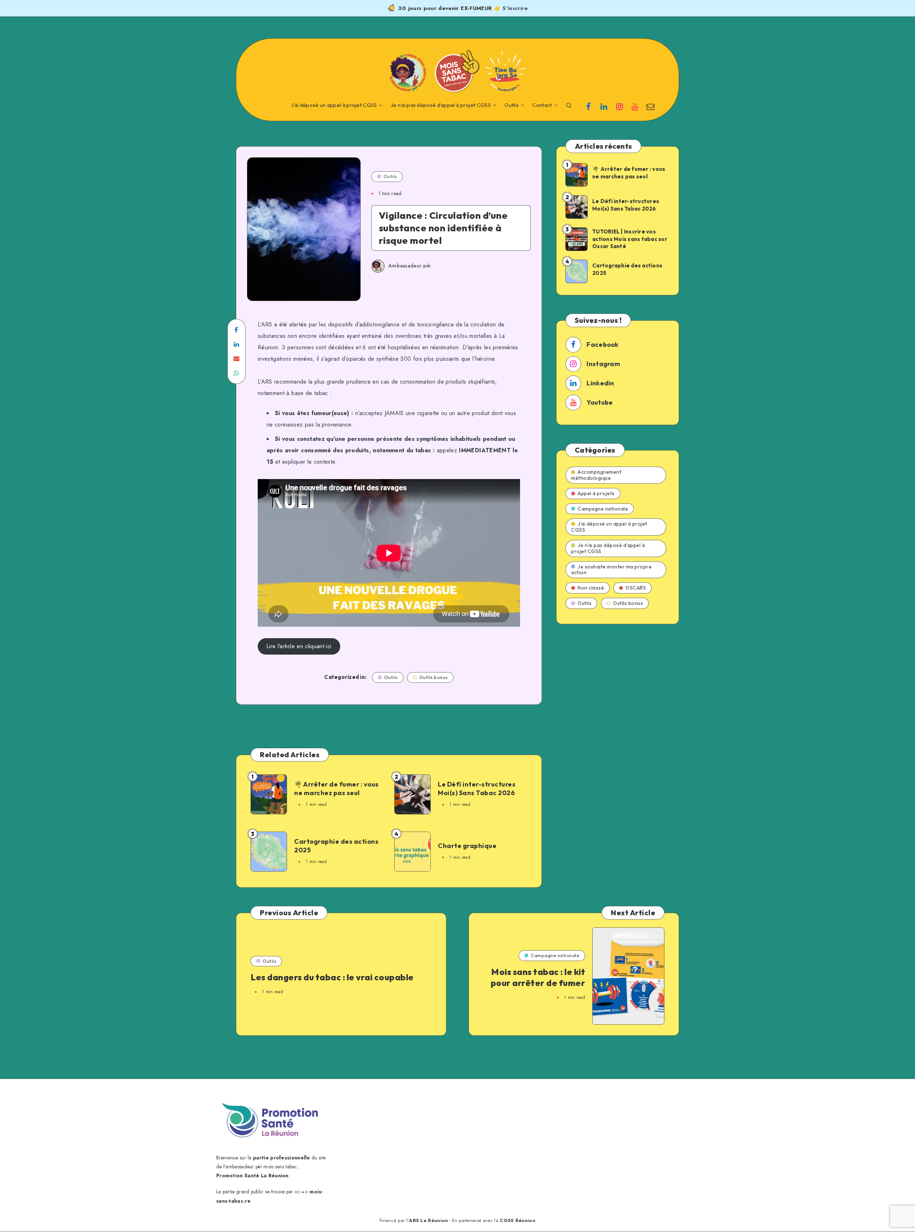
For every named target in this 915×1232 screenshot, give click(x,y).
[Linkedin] (604, 106)
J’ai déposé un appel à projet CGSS (334, 105)
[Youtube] (635, 106)
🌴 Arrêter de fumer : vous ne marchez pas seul (336, 788)
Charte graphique (467, 846)
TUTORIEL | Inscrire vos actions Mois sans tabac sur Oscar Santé (629, 239)
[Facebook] (589, 106)
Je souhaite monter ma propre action (611, 569)
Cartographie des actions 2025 (336, 845)
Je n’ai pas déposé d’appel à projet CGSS (441, 105)
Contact (542, 105)
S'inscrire (515, 8)
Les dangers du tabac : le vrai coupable (332, 977)
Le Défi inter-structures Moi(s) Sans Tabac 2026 (476, 788)
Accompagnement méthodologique (596, 475)
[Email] (650, 106)
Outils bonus (433, 677)
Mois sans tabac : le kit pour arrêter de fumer (538, 977)
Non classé (591, 588)
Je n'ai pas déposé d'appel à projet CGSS (608, 548)
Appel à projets (596, 493)
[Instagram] (619, 106)
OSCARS (635, 588)
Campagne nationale (603, 509)
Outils (511, 105)
